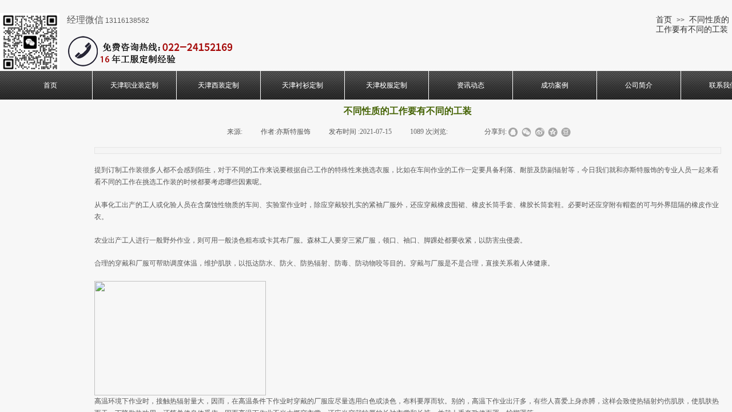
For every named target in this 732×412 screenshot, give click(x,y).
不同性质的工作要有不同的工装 (692, 24)
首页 (664, 19)
